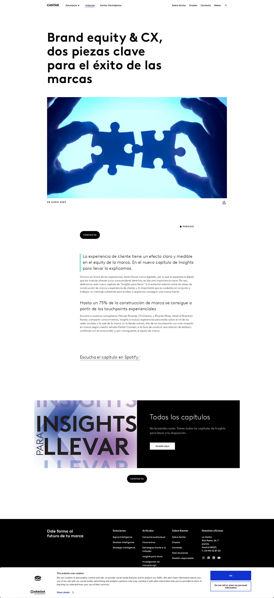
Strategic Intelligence (124, 548)
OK (230, 575)
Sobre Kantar (179, 5)
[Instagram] (203, 558)
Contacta (205, 5)
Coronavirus (148, 542)
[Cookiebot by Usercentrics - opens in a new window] (37, 592)
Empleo (193, 5)
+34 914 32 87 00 (212, 551)
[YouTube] (219, 558)
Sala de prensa (180, 553)
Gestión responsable (183, 558)
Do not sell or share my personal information (231, 586)
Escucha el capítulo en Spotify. (109, 357)
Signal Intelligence (122, 537)
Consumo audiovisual (153, 537)
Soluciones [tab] (71, 5)
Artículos (89, 5)
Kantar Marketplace (110, 5)
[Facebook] (208, 558)
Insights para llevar (152, 556)
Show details (63, 592)
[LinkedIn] (213, 558)
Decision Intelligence (123, 542)
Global (217, 5)
